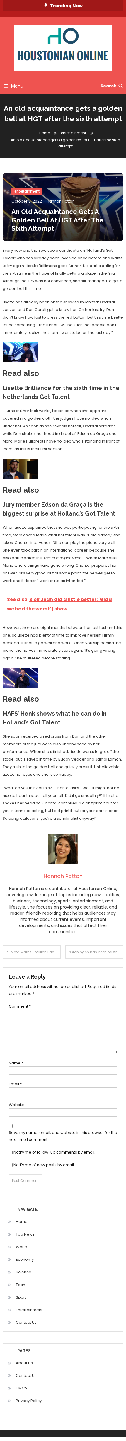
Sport (21, 1297)
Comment (20, 1006)
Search (109, 86)
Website (17, 1104)
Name (16, 1063)
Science (23, 1272)
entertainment (27, 191)
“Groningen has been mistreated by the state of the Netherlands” (96, 952)
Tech (20, 1284)
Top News (25, 1234)
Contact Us (26, 1322)
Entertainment (29, 1310)
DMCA (21, 1388)
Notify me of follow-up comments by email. (54, 1152)
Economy (25, 1259)
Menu (17, 86)
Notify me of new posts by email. (44, 1165)
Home (22, 1221)
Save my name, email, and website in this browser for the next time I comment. (63, 1136)
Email (15, 1084)
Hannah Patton (61, 201)
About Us (24, 1363)
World (21, 1247)
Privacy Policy (29, 1400)
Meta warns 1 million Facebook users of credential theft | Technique (36, 952)
